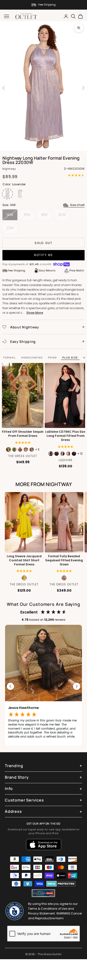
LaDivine (65, 460)
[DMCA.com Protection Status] (61, 884)
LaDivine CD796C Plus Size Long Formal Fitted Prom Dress (65, 436)
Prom (52, 357)
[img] (23, 442)
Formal (9, 357)
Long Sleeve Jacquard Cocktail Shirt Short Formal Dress (24, 560)
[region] (43, 686)
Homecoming (32, 357)
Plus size (70, 357)
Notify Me (43, 255)
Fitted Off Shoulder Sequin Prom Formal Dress (23, 434)
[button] (24, 571)
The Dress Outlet (22, 456)
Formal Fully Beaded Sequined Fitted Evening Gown (64, 560)
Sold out (43, 243)
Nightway (9, 168)
